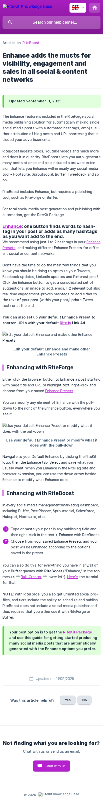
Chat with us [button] (56, 766)
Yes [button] (68, 700)
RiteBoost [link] (31, 43)
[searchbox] (51, 22)
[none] (27, 7)
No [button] (84, 700)
